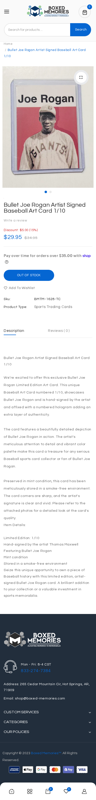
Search (81, 29)
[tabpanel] (48, 127)
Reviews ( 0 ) (59, 331)
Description (14, 331)
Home (8, 44)
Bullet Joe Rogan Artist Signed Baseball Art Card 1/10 (45, 208)
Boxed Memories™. (46, 753)
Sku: (7, 299)
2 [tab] (50, 192)
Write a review (15, 220)
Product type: (15, 307)
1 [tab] (46, 192)
